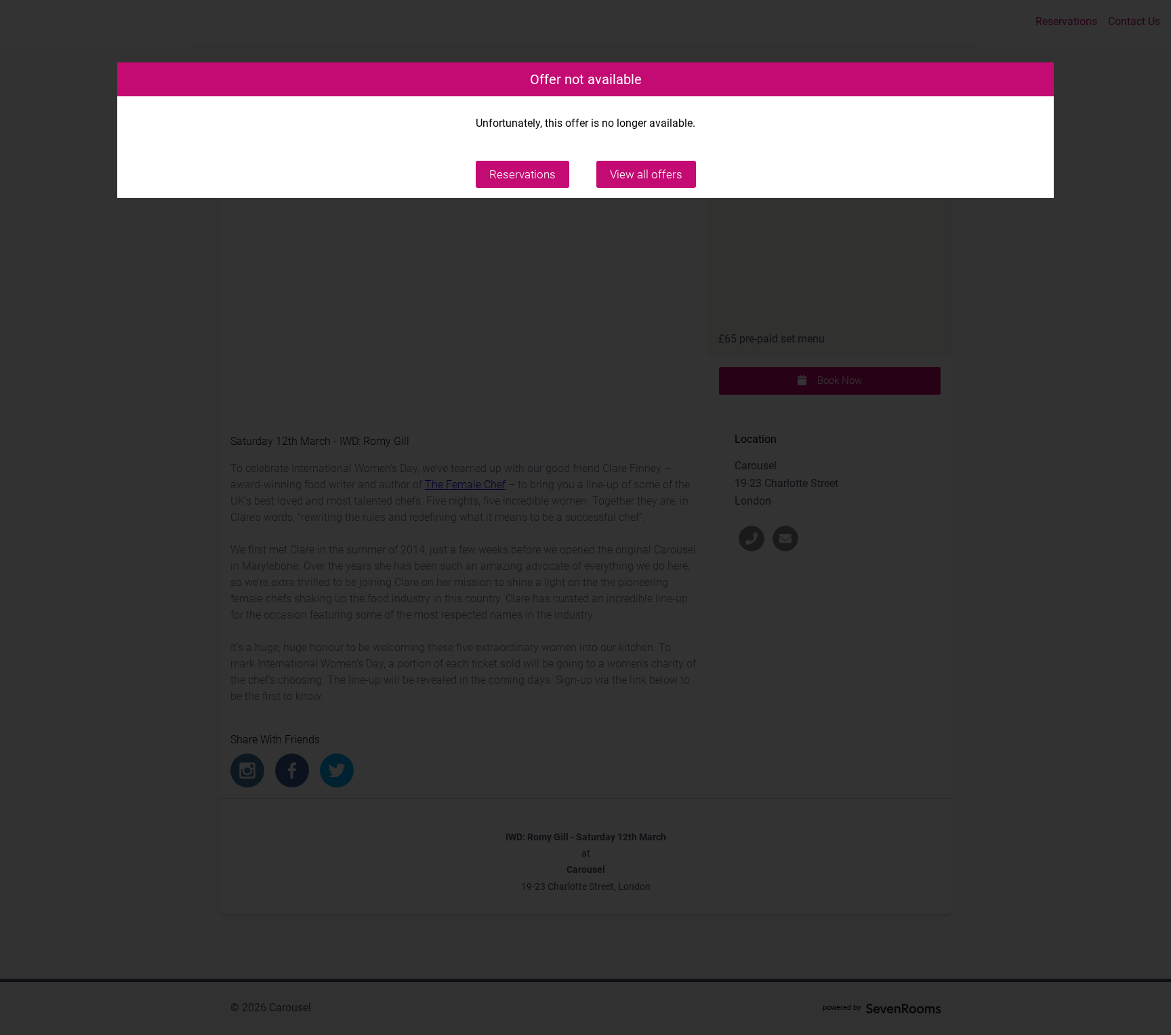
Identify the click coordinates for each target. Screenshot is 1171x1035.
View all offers (646, 174)
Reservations (522, 174)
